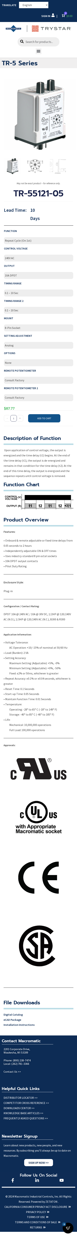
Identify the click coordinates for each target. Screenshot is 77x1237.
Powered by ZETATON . (45, 1201)
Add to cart (44, 418)
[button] (39, 51)
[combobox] (38, 41)
